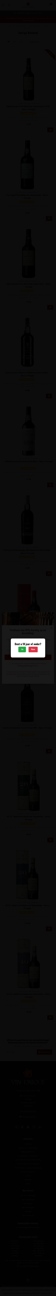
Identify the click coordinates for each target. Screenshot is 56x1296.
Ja (22, 649)
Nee (33, 649)
